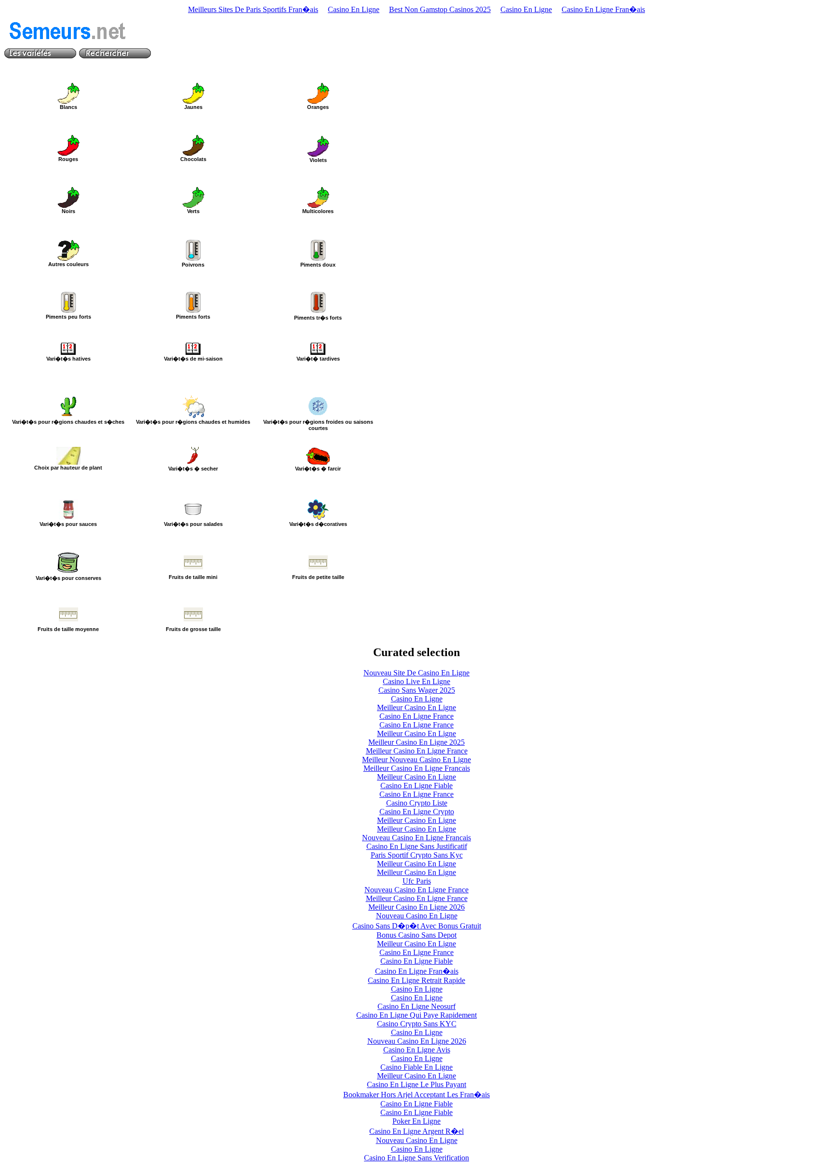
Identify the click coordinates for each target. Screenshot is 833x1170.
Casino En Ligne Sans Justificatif (416, 846)
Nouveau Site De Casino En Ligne (416, 673)
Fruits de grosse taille (193, 629)
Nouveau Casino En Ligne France (416, 890)
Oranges (318, 107)
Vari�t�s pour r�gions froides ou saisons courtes (318, 425)
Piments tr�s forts (318, 318)
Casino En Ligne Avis (416, 1050)
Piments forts (193, 317)
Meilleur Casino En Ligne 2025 (416, 742)
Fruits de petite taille (318, 577)
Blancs (68, 107)
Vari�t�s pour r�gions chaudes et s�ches (68, 422)
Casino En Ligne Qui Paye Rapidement (416, 1015)
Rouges (68, 159)
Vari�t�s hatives (68, 359)
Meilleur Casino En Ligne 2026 (416, 907)
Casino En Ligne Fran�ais (603, 9)
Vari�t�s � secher (193, 468)
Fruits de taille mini (193, 577)
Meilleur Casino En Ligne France (417, 751)
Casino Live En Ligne (416, 681)
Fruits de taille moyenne (68, 629)
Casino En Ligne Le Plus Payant (416, 1084)
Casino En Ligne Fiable (416, 785)
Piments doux (318, 265)
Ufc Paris (417, 881)
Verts (193, 211)
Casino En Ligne (353, 9)
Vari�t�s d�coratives (318, 524)
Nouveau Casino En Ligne (416, 916)
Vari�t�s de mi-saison (193, 359)
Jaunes (193, 107)
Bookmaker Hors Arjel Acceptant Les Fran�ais (416, 1094)
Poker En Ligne (416, 1121)
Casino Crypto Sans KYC (417, 1024)
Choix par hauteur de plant (68, 468)
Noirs (68, 211)
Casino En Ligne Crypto (416, 811)
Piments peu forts (68, 317)
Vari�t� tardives (318, 359)
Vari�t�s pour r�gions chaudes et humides (193, 422)
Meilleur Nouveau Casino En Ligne (416, 759)
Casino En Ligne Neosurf (416, 1006)
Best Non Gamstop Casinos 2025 (440, 9)
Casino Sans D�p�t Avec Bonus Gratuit (416, 926)
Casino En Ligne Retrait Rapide (416, 980)
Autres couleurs (68, 264)
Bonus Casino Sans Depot (416, 935)
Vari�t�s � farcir (318, 468)
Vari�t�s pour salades (193, 524)
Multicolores (318, 211)
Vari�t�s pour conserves (68, 578)
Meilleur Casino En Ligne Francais (416, 768)
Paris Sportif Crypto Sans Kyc (417, 855)
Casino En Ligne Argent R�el (416, 1131)
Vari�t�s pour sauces (68, 524)
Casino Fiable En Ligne (416, 1067)
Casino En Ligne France (416, 716)
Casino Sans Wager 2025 (416, 690)
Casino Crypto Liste (416, 803)
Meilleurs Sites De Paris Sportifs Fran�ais (253, 9)
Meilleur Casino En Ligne (416, 707)
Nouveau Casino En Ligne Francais (416, 838)
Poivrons (193, 265)
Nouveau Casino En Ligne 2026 (416, 1041)
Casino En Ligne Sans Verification (416, 1158)
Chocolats (193, 159)
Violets (318, 160)
